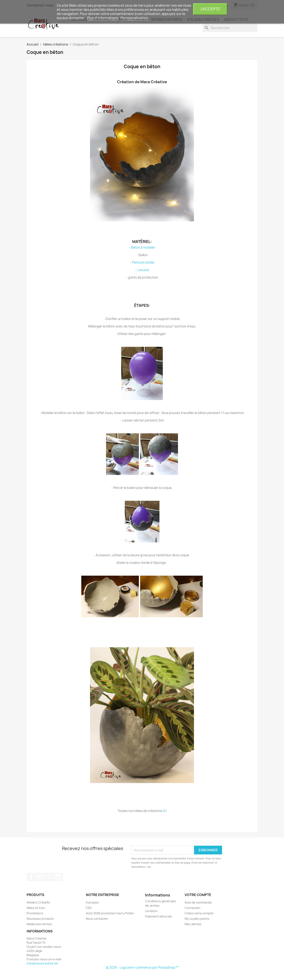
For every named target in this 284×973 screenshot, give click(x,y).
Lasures (143, 270)
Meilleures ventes (39, 924)
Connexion (192, 908)
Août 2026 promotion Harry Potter (110, 913)
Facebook (31, 877)
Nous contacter (97, 919)
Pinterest (49, 877)
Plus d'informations (103, 18)
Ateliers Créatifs (38, 902)
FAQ (88, 908)
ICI (165, 811)
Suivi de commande (198, 902)
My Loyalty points (197, 919)
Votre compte (198, 894)
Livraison (151, 911)
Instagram (58, 877)
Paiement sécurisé (158, 916)
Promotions (35, 913)
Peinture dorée (143, 262)
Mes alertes (193, 924)
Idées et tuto (36, 908)
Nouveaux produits (40, 919)
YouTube (40, 877)
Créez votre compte (199, 913)
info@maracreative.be (42, 963)
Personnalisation (134, 18)
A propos (92, 902)
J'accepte (210, 9)
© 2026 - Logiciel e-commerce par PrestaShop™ (142, 967)
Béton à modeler (143, 247)
